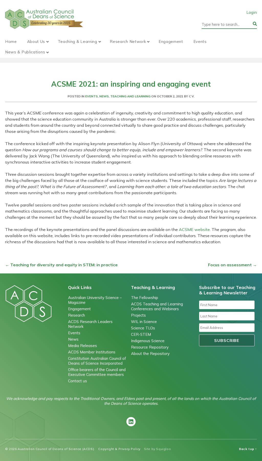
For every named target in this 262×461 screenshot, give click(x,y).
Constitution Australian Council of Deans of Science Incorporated (97, 361)
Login (251, 12)
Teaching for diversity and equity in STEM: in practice (61, 264)
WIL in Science (144, 321)
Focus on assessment (232, 264)
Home (11, 41)
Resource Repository (150, 347)
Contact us (77, 380)
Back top (248, 449)
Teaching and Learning (130, 96)
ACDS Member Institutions (91, 352)
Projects (138, 315)
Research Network (128, 41)
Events (200, 41)
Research (76, 315)
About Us (36, 41)
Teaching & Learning (77, 41)
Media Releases (82, 345)
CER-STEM (141, 334)
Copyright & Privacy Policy (119, 449)
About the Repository (150, 353)
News (104, 96)
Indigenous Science (148, 340)
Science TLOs (143, 328)
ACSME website (194, 229)
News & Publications (25, 52)
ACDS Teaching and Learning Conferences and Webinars (157, 306)
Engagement (171, 41)
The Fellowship (144, 297)
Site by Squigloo (157, 449)
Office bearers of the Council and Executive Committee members (97, 372)
